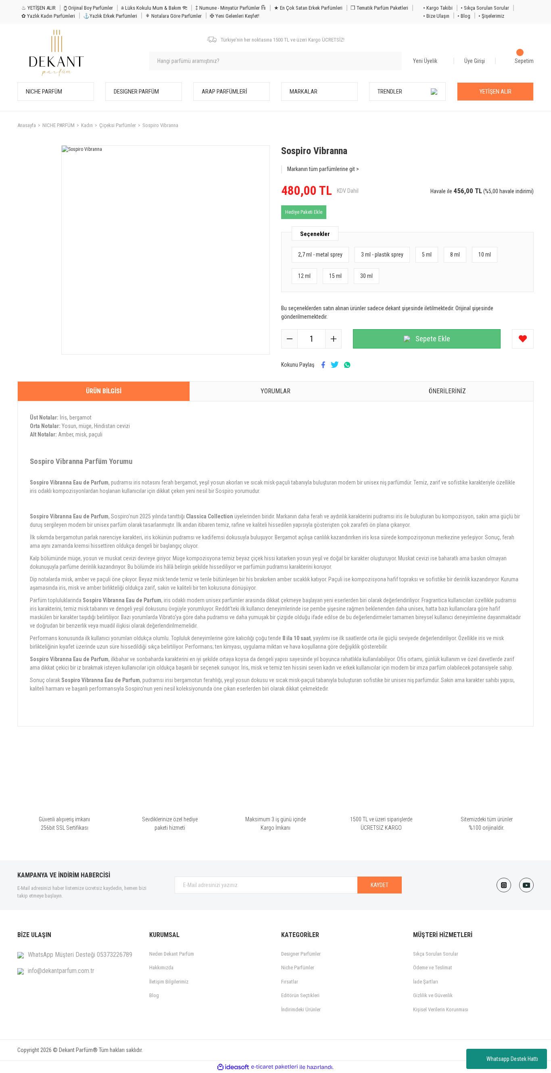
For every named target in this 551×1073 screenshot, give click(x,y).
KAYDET (379, 885)
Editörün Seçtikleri (300, 995)
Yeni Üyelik (425, 61)
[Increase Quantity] (333, 339)
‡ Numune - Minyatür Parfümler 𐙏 (230, 8)
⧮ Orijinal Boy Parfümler (88, 8)
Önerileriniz (447, 391)
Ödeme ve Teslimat (432, 967)
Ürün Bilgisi (103, 391)
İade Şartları (425, 982)
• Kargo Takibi (438, 8)
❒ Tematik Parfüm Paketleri (379, 8)
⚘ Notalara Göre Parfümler (173, 16)
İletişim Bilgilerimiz (168, 982)
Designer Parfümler (301, 954)
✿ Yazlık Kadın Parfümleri (48, 16)
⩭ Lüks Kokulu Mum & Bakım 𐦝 (154, 8)
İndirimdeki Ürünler (301, 1009)
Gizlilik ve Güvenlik (433, 995)
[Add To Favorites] (523, 339)
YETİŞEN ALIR (495, 91)
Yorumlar (275, 391)
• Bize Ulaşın (436, 16)
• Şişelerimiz (491, 16)
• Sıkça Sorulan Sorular (485, 8)
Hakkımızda (161, 967)
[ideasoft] (233, 1067)
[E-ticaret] (274, 1067)
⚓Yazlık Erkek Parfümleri (110, 16)
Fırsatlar (289, 982)
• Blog (463, 16)
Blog (154, 995)
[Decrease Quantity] (290, 339)
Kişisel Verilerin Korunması (440, 1009)
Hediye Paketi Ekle (303, 212)
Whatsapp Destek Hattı (512, 1059)
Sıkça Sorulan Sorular (435, 954)
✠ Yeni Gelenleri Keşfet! (234, 16)
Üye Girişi (474, 61)
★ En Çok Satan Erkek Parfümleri (308, 8)
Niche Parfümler (297, 967)
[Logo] (56, 53)
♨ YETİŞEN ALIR (38, 8)
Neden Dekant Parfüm (171, 954)
